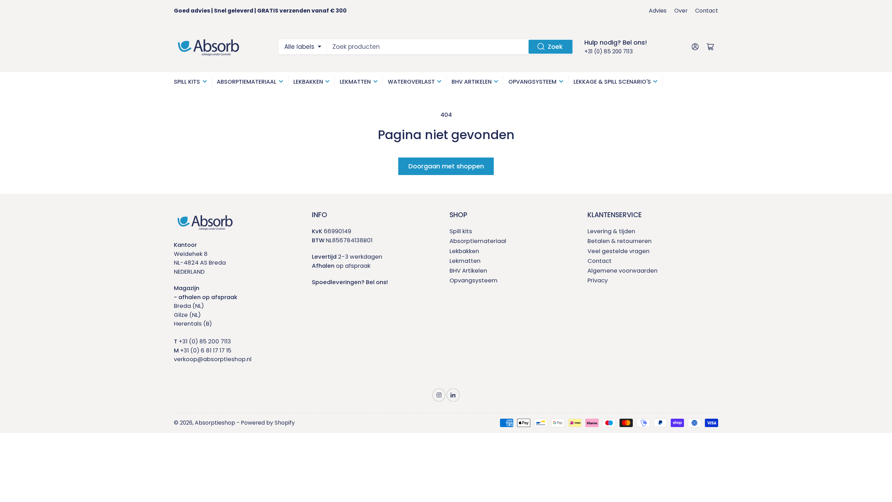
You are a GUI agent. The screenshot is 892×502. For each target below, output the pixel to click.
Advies (658, 11)
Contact (706, 11)
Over (680, 11)
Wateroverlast (411, 82)
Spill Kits (187, 82)
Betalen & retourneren (619, 241)
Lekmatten (355, 82)
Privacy (597, 280)
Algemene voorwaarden (622, 271)
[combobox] (450, 47)
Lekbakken (308, 82)
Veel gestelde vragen (618, 251)
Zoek (555, 46)
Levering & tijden (611, 231)
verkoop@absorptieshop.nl (213, 359)
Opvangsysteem (532, 82)
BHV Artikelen (472, 82)
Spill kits (460, 231)
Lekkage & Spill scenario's (612, 82)
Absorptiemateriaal (246, 82)
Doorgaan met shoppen (446, 166)
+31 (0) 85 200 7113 (608, 51)
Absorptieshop (215, 423)
